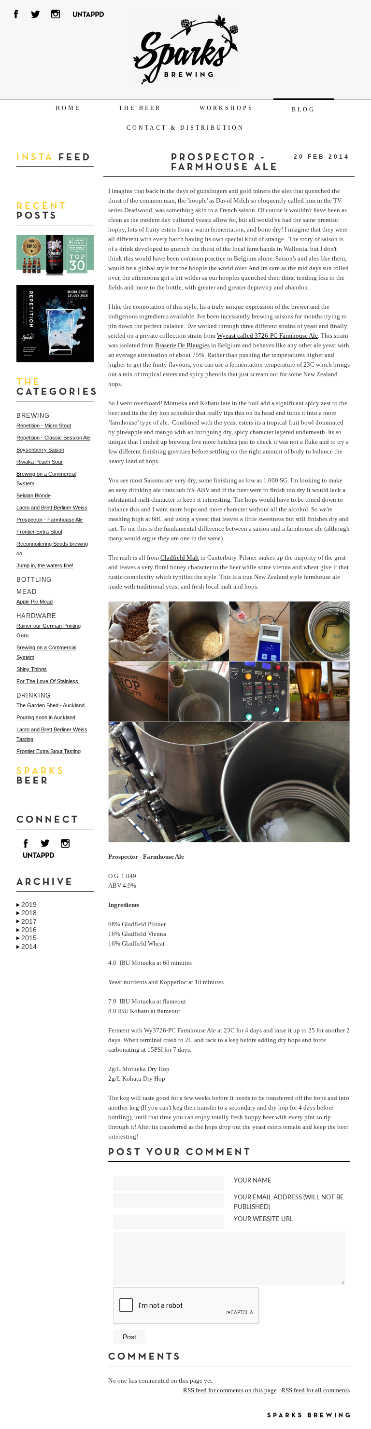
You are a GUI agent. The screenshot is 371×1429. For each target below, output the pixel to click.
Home (68, 108)
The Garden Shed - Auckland (50, 705)
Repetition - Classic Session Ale (53, 437)
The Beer (140, 108)
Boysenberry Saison (40, 450)
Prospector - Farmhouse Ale (49, 519)
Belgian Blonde (33, 495)
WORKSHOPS (227, 108)
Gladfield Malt (179, 557)
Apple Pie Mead (34, 602)
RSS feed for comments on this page (230, 1390)
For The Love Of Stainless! (48, 681)
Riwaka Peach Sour (39, 462)
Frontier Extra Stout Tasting (48, 751)
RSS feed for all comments (315, 1390)
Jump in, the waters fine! (44, 565)
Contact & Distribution (185, 127)
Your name (252, 1181)
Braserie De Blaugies (182, 345)
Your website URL (263, 1219)
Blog (303, 109)
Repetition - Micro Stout (43, 425)
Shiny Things (31, 669)
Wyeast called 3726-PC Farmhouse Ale (267, 335)
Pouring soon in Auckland (45, 717)
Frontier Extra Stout (39, 532)
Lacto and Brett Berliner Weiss (51, 507)
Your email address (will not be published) (289, 1202)
